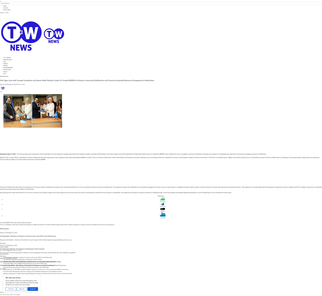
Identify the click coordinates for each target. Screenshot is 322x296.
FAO (12, 222)
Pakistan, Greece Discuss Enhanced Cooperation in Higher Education (25, 224)
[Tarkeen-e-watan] (32, 35)
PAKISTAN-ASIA (4, 76)
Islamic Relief (17, 222)
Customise (11, 289)
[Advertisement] (50, 140)
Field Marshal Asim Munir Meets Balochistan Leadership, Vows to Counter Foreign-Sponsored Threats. (30, 261)
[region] (21, 284)
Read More (3, 243)
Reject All (21, 289)
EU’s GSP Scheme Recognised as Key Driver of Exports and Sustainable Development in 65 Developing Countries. (32, 271)
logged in (9, 250)
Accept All (32, 289)
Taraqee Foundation (26, 222)
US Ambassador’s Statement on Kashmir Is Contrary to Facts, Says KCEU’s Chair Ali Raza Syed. (28, 236)
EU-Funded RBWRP (5, 222)
